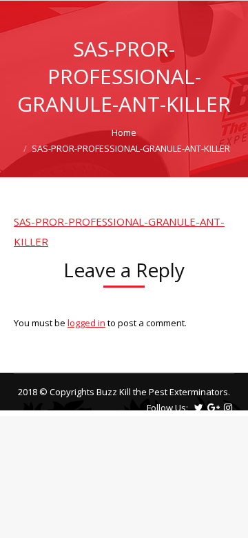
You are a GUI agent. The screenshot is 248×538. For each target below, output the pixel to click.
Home (124, 132)
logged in (86, 323)
